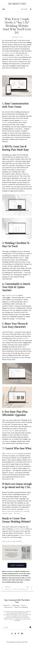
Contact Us (6, 605)
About (23, 605)
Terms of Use (8, 607)
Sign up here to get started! (11, 541)
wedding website (9, 53)
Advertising (15, 605)
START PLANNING (17, 565)
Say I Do (20, 55)
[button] (3, 9)
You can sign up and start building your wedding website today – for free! (15, 511)
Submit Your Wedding (21, 607)
